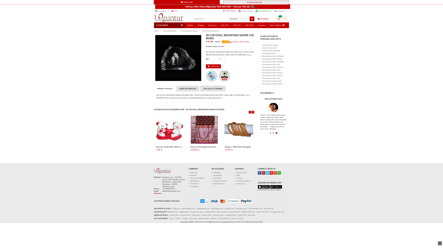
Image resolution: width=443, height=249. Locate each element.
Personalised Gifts (170, 31)
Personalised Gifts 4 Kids (271, 70)
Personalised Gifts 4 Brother (272, 84)
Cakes (171, 218)
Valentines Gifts (210, 212)
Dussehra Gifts (185, 215)
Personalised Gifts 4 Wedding (273, 62)
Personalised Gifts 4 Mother (272, 59)
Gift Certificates (224, 218)
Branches (158, 193)
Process (239, 178)
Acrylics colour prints (269, 48)
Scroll (440, 243)
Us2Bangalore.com (203, 208)
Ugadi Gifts (242, 215)
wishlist (285, 19)
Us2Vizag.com (269, 208)
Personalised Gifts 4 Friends (272, 73)
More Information (188, 89)
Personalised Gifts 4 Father (272, 75)
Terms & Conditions (197, 178)
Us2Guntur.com (241, 208)
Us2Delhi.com (229, 208)
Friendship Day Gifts (277, 212)
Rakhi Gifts (251, 215)
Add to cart (215, 66)
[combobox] (239, 18)
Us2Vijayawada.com (255, 208)
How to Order (241, 172)
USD (175, 11)
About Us (193, 172)
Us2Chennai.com (217, 208)
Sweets (185, 218)
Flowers (178, 218)
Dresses (240, 218)
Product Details (164, 89)
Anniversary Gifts (197, 212)
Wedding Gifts (184, 212)
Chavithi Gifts (173, 215)
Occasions (261, 25)
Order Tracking (247, 11)
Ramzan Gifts (206, 215)
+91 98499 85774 (264, 11)
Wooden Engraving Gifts (271, 51)
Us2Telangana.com (188, 208)
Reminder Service (220, 181)
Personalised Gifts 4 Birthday (272, 56)
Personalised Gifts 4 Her (271, 64)
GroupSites (162, 11)
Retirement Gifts (234, 212)
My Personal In (219, 184)
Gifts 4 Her (237, 25)
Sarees (233, 218)
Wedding (201, 25)
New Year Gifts (222, 212)
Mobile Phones (204, 218)
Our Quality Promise (212, 89)
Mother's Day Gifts (248, 212)
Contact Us (194, 184)
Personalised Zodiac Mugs (272, 81)
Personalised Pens (269, 53)
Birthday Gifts (173, 212)
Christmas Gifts (218, 215)
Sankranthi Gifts (231, 215)
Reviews (193, 175)
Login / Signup (230, 11)
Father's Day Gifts (263, 212)
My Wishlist (218, 175)
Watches (214, 218)
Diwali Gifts (196, 215)
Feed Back (194, 186)
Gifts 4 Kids (249, 25)
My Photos (217, 178)
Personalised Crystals (189, 31)
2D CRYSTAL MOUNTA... (211, 31)
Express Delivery (275, 25)
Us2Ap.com (176, 208)
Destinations (194, 181)
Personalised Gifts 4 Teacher (272, 67)
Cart (278, 19)
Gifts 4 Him (225, 25)
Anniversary (212, 25)
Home (156, 31)
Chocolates (193, 218)
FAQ (238, 175)
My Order (217, 172)
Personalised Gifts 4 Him (271, 78)
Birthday (190, 25)
